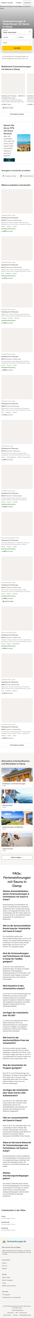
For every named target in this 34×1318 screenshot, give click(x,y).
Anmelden (18, 2)
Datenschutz (23, 1312)
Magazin (4, 1268)
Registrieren (27, 2)
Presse (4, 1283)
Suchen (17, 48)
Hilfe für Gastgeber (7, 1280)
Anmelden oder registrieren (9, 160)
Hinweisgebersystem (25, 1315)
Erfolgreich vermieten (7, 2)
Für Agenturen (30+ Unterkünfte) (11, 1297)
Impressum (10, 1312)
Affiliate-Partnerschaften (9, 1285)
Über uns (4, 1265)
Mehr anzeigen (16, 857)
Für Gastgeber (6, 1294)
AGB (16, 1312)
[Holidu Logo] (14, 1241)
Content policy (7, 1315)
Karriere (4, 1263)
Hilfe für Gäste (6, 1277)
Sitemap (15, 1315)
